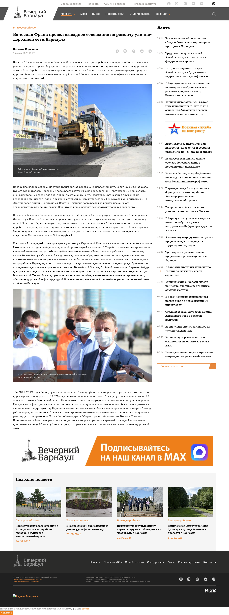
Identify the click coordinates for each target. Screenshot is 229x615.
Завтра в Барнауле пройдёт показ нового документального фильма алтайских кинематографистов (188, 177)
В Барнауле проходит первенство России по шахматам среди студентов (188, 271)
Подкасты (93, 3)
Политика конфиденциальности (26, 581)
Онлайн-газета (134, 562)
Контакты (209, 562)
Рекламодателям (189, 562)
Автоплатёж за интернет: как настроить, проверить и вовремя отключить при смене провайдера (188, 147)
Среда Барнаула (71, 3)
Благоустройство (27, 520)
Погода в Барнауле (144, 3)
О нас (171, 562)
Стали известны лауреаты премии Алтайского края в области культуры (189, 315)
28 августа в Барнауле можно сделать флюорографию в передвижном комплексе (185, 162)
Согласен (6, 612)
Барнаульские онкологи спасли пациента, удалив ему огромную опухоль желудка (187, 286)
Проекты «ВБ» (113, 562)
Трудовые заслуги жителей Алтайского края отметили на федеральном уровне (185, 57)
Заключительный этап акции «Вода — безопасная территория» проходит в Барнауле (187, 42)
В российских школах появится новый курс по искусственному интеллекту (186, 300)
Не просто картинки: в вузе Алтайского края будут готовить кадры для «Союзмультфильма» (187, 72)
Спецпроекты (155, 562)
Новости (95, 562)
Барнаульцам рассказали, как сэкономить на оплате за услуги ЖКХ (187, 341)
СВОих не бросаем (115, 3)
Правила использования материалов (27, 579)
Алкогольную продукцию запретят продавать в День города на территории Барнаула (189, 241)
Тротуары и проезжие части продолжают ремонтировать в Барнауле (186, 256)
